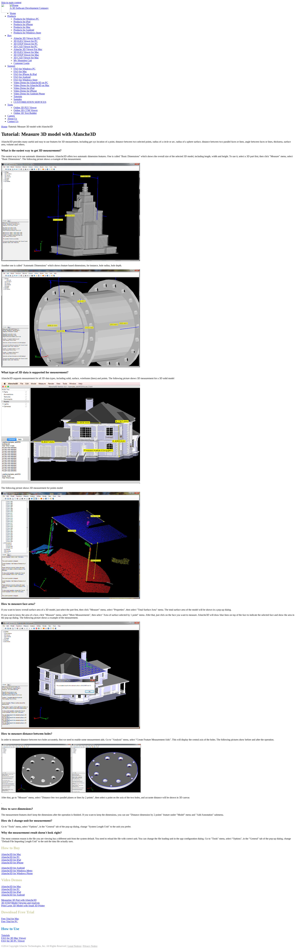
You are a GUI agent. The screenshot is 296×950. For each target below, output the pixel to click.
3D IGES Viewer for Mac (26, 52)
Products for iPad (22, 21)
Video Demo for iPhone (25, 91)
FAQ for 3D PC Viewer (13, 941)
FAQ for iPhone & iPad (25, 74)
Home (13, 13)
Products (11, 16)
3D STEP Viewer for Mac (26, 55)
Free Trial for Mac (10, 918)
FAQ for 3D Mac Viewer (13, 938)
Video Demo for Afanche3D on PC (31, 82)
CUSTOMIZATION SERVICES (30, 102)
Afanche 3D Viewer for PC (27, 38)
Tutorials (18, 96)
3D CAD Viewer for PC (25, 46)
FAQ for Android (22, 77)
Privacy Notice (90, 946)
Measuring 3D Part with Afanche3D (19, 900)
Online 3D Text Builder (25, 113)
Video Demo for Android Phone (29, 93)
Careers (11, 116)
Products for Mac (22, 27)
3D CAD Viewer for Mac (26, 57)
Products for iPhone (23, 24)
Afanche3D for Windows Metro (16, 870)
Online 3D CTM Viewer (26, 110)
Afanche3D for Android (13, 868)
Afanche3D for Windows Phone (17, 873)
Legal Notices (74, 946)
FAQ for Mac (20, 71)
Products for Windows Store (27, 32)
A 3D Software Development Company (29, 8)
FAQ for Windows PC (24, 68)
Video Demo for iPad (24, 88)
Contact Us (12, 121)
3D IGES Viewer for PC (26, 41)
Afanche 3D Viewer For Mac (28, 49)
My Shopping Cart (23, 60)
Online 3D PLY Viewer (25, 107)
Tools (10, 104)
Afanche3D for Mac (11, 854)
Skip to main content (11, 2)
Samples (18, 99)
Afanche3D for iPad (11, 860)
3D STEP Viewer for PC (26, 43)
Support (11, 66)
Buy (9, 35)
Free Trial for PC (9, 921)
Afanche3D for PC (10, 857)
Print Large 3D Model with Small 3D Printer (23, 905)
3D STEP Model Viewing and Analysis (20, 903)
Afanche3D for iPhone (12, 862)
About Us (12, 118)
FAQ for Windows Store (25, 80)
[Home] (5, 11)
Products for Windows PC (26, 19)
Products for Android (24, 30)
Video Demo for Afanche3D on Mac (31, 85)
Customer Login (21, 63)
